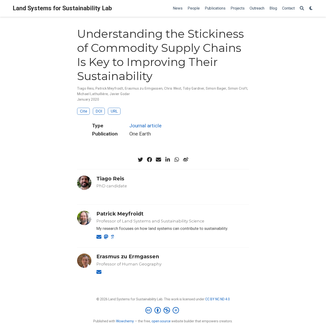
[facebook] (149, 159)
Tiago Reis (85, 88)
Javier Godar (120, 94)
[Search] (302, 8)
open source (161, 321)
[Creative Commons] (163, 310)
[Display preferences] (311, 8)
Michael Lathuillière (92, 94)
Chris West (172, 88)
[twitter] (140, 159)
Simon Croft (237, 88)
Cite (83, 111)
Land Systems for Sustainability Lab (62, 8)
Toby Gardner (193, 88)
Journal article (145, 126)
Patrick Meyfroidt (109, 88)
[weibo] (185, 159)
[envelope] (158, 159)
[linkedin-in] (167, 159)
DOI (99, 111)
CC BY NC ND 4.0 (217, 299)
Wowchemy (125, 321)
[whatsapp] (176, 159)
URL (114, 111)
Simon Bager (216, 88)
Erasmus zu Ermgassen (144, 88)
